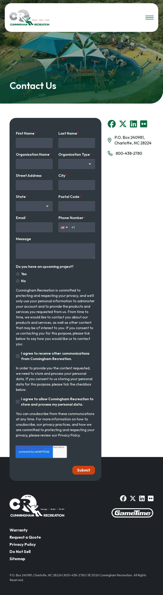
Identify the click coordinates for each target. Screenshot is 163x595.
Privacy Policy (23, 544)
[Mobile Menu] (149, 17)
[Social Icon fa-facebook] (112, 124)
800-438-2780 (129, 153)
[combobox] (76, 164)
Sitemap (17, 558)
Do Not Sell (20, 551)
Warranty (19, 529)
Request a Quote (25, 537)
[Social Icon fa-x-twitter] (123, 124)
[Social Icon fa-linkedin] (133, 124)
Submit (83, 470)
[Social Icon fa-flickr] (143, 124)
